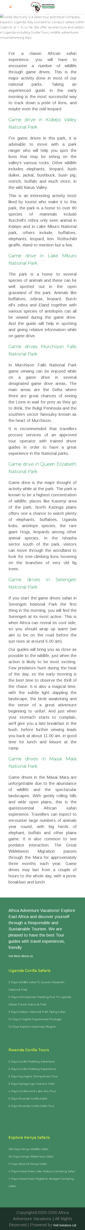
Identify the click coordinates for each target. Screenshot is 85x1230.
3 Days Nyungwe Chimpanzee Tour (33, 1076)
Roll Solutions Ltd (64, 1225)
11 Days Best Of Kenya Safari (27, 1164)
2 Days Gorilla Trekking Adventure (31, 1061)
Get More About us (20, 956)
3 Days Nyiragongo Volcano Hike (31, 1084)
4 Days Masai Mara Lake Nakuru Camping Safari (41, 1171)
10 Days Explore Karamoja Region (32, 1026)
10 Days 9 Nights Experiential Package (35, 1019)
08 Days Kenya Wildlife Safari (28, 1149)
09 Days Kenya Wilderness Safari (30, 1156)
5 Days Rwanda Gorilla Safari (27, 1098)
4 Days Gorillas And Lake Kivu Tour (32, 1091)
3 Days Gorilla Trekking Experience (32, 1069)
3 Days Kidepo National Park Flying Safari (36, 1012)
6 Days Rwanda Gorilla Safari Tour (31, 1106)
